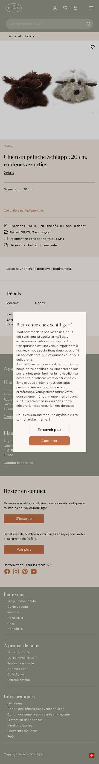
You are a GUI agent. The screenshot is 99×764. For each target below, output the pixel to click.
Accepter (49, 441)
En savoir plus (49, 429)
